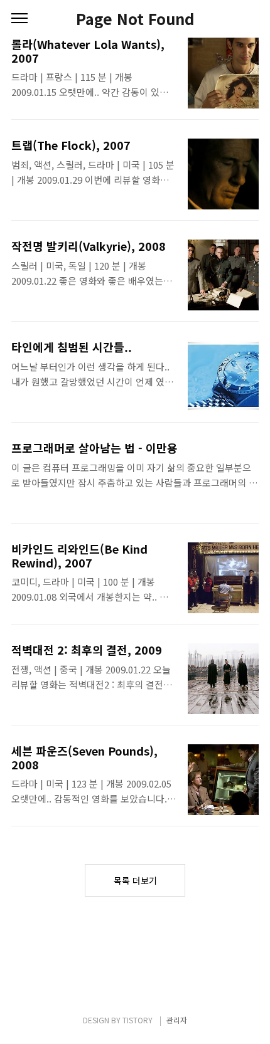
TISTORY (137, 1020)
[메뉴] (19, 18)
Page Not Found (135, 18)
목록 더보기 (135, 880)
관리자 (176, 1020)
